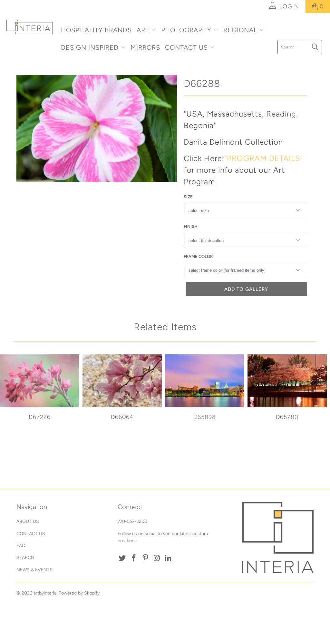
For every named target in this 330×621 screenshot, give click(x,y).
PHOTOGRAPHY (186, 30)
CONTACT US (187, 47)
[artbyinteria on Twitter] (122, 558)
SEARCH (25, 557)
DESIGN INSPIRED (90, 47)
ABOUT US (27, 521)
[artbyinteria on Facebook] (134, 558)
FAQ (20, 545)
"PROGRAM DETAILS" (263, 158)
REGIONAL (240, 30)
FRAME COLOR (198, 256)
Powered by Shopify (79, 593)
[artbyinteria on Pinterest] (145, 558)
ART (143, 30)
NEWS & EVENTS (34, 570)
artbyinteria (45, 593)
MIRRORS (145, 47)
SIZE (188, 196)
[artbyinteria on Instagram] (157, 558)
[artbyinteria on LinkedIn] (168, 558)
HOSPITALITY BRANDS (96, 30)
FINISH (191, 226)
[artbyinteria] (29, 27)
